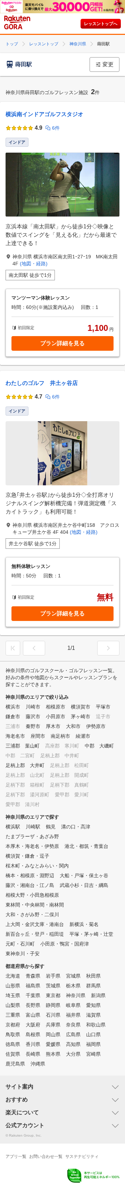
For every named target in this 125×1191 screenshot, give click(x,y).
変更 (108, 64)
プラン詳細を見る (62, 343)
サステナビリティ (82, 1156)
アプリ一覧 (16, 1156)
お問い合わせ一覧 (45, 1156)
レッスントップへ (100, 23)
